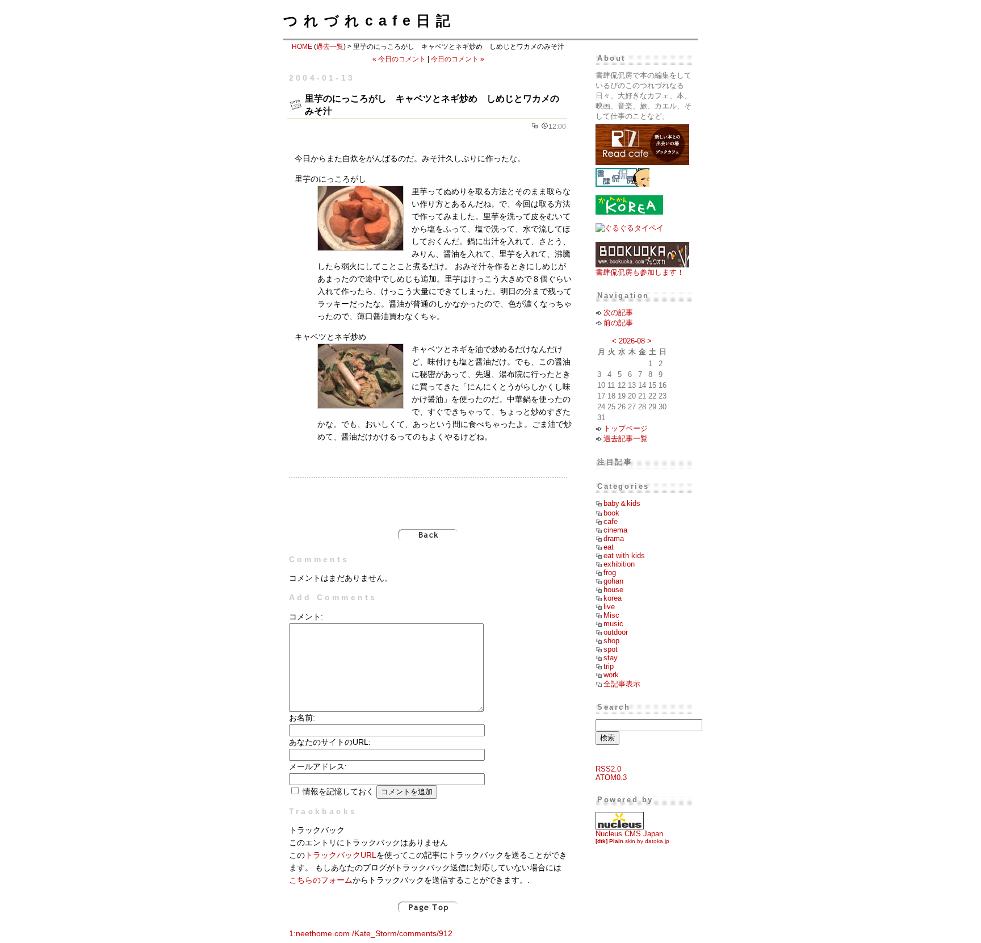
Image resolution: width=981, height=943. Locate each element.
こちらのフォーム (321, 880)
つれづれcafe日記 (369, 20)
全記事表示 (621, 684)
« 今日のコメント (399, 59)
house (613, 589)
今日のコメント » (457, 59)
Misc (611, 615)
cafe (610, 521)
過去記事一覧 (625, 438)
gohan (613, 581)
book (611, 513)
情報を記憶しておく (338, 791)
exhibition (619, 564)
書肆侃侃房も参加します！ (640, 272)
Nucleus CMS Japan (629, 833)
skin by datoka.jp (632, 841)
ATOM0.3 (611, 777)
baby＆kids (621, 503)
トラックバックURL (340, 855)
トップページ (625, 428)
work (611, 674)
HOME (302, 47)
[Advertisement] (428, 497)
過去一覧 (329, 47)
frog (609, 572)
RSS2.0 (608, 769)
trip (608, 666)
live (609, 606)
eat (608, 547)
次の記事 (618, 312)
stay (610, 657)
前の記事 (618, 322)
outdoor (615, 632)
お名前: (302, 718)
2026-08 (632, 341)
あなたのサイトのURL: (330, 742)
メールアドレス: (318, 766)
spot (610, 649)
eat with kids (624, 555)
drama (613, 538)
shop (611, 640)
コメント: (306, 617)
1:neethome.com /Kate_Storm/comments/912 (370, 933)
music (613, 623)
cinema (615, 530)
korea (612, 598)
